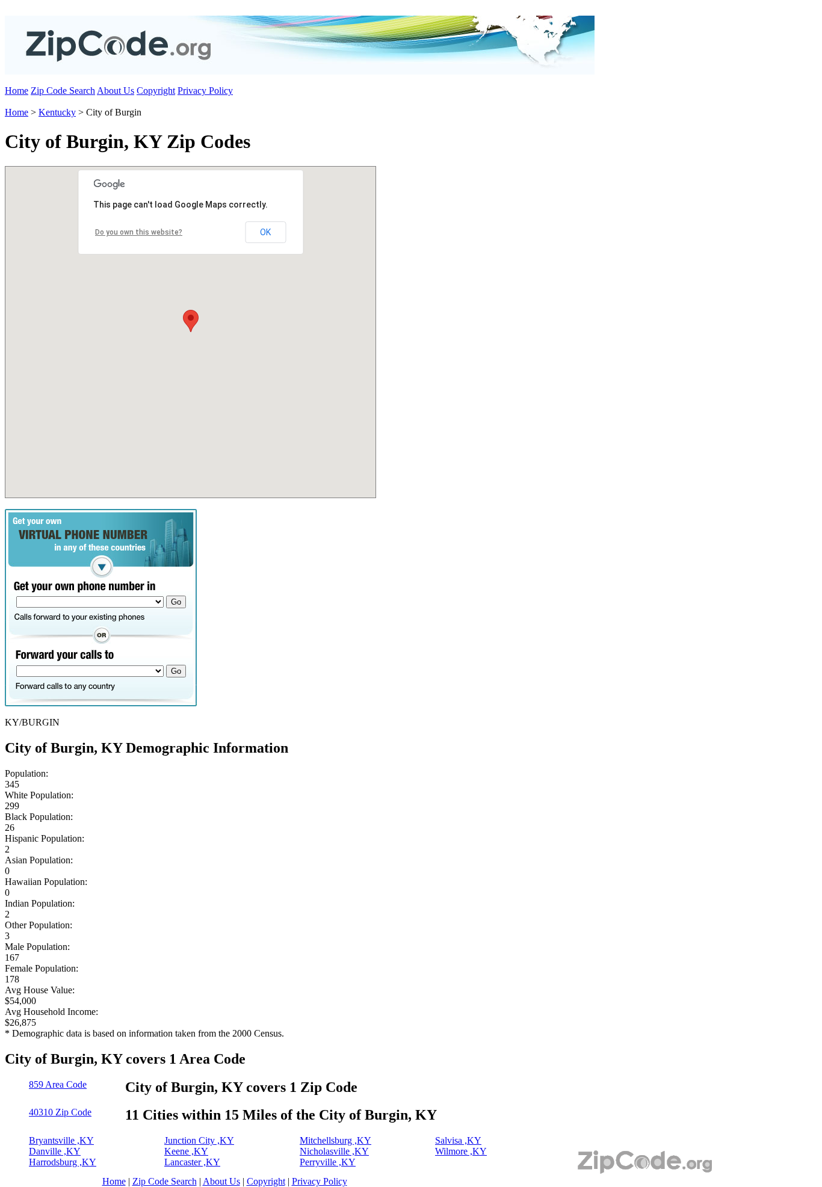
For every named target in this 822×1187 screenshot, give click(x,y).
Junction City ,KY (199, 1140)
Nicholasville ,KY (334, 1151)
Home (16, 90)
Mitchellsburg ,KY (335, 1140)
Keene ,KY (186, 1151)
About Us (115, 90)
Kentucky (57, 112)
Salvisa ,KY (458, 1140)
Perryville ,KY (328, 1162)
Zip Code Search (63, 90)
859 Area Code (58, 1084)
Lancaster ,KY (192, 1162)
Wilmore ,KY (461, 1151)
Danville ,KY (55, 1151)
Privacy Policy (205, 90)
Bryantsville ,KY (61, 1140)
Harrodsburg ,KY (62, 1162)
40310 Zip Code (60, 1112)
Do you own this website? (138, 232)
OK (265, 232)
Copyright (156, 90)
